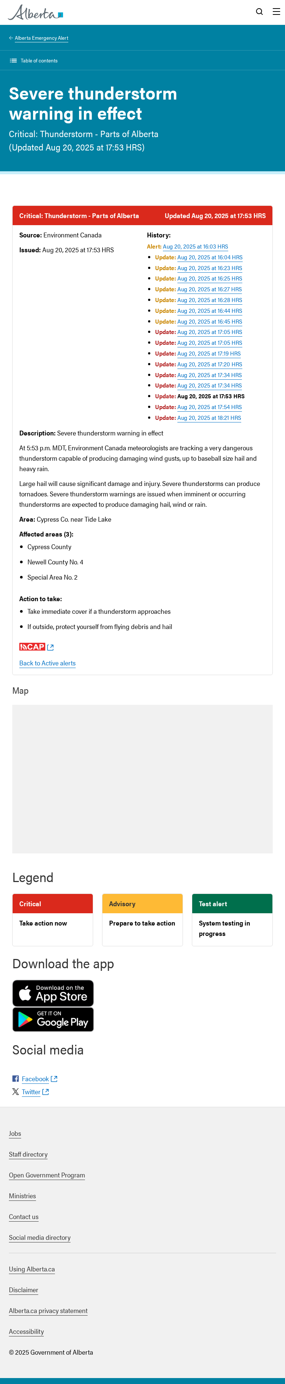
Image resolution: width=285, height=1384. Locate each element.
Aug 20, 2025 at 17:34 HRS (209, 374)
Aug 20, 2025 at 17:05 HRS (209, 331)
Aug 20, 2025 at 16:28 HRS (209, 299)
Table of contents (39, 60)
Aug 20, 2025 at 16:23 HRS (209, 267)
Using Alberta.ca (32, 1268)
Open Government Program (47, 1174)
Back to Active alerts (47, 662)
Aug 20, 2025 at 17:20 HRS (209, 364)
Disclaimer (23, 1289)
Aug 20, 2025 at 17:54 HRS (209, 406)
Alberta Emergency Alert (41, 37)
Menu (276, 12)
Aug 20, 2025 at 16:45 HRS (209, 321)
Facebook (35, 1078)
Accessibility (26, 1331)
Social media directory (40, 1237)
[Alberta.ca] (35, 12)
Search (259, 12)
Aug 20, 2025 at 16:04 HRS (210, 257)
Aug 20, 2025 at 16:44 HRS (209, 310)
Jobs (15, 1133)
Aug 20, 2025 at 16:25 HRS (209, 278)
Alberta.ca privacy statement (48, 1310)
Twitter (31, 1091)
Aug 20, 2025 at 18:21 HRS (209, 417)
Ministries (22, 1195)
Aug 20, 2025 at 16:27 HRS (209, 289)
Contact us (24, 1216)
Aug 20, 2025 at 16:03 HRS (195, 246)
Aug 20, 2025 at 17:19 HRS (209, 353)
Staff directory (28, 1153)
